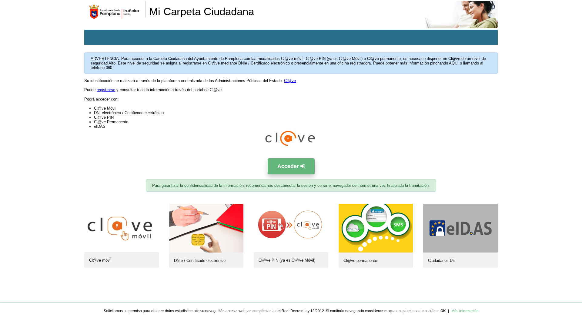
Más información (465, 311)
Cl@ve (290, 80)
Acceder (288, 166)
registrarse (106, 90)
